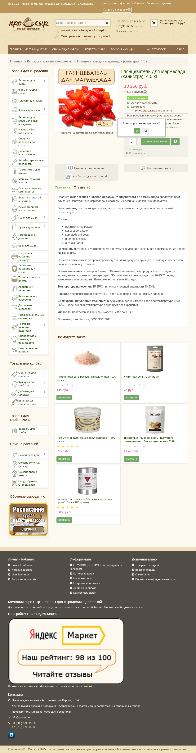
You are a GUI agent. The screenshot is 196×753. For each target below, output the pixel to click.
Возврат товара (145, 569)
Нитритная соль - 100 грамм (141, 376)
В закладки (135, 149)
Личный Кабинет (21, 565)
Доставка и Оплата (132, 3)
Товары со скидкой (147, 565)
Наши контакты (82, 578)
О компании (142, 574)
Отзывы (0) (82, 187)
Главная (16, 61)
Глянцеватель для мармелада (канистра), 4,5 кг (113, 61)
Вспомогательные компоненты (49, 61)
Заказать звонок (128, 31)
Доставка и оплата (84, 587)
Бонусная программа (86, 583)
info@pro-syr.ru (21, 717)
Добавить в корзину (155, 141)
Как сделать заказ (84, 592)
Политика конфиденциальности (155, 579)
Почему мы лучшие (158, 3)
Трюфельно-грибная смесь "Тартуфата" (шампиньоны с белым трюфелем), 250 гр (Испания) (150, 441)
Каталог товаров (83, 573)
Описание (62, 187)
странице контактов (128, 705)
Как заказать (109, 3)
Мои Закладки (20, 574)
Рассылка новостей (23, 579)
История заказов (21, 569)
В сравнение (137, 153)
